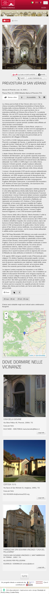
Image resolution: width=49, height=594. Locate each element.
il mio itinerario (34, 78)
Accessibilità (31, 97)
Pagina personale (8, 8)
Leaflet (31, 355)
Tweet (22, 78)
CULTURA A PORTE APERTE (26, 75)
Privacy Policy (5, 592)
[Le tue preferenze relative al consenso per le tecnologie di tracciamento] (4, 590)
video (15, 20)
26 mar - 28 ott (9, 299)
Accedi (43, 8)
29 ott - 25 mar (23, 299)
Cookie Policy (14, 592)
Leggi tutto (41, 432)
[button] (24, 333)
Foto (7, 20)
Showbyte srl (41, 590)
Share (42, 75)
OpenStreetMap (40, 355)
